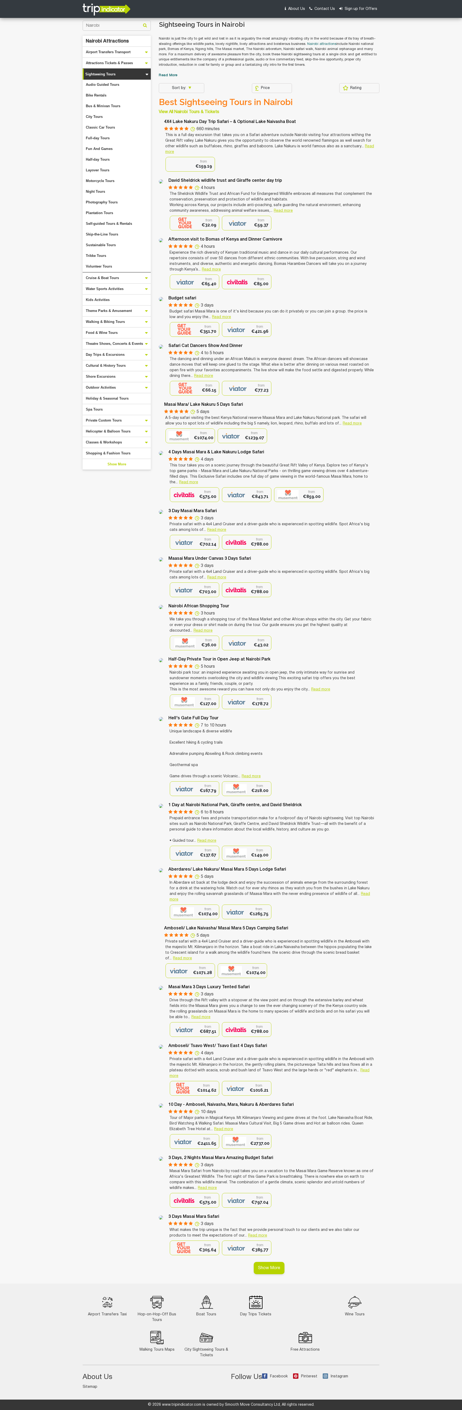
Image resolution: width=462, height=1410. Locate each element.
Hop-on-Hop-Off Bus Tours (157, 1317)
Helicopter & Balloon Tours (108, 431)
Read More (168, 75)
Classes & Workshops (104, 442)
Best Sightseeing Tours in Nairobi (226, 102)
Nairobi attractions (321, 44)
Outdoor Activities (101, 387)
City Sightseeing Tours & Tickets (206, 1352)
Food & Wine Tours (102, 333)
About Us (296, 9)
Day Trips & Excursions (105, 355)
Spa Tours (94, 409)
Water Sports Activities (105, 289)
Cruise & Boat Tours (102, 278)
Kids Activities (98, 300)
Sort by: (179, 88)
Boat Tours (206, 1314)
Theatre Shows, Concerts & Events (114, 344)
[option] (190, 164)
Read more (283, 211)
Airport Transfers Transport (108, 52)
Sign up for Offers (360, 9)
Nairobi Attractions (107, 41)
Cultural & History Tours (106, 366)
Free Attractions (305, 1349)
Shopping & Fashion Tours (108, 453)
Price (265, 88)
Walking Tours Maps (157, 1349)
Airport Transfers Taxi (107, 1314)
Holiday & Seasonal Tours (107, 398)
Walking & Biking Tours (105, 322)
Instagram (339, 1376)
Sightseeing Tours (100, 74)
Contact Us (324, 9)
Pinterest (309, 1376)
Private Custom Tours (104, 420)
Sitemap (90, 1387)
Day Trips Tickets (255, 1314)
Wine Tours (355, 1314)
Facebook (279, 1376)
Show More (116, 464)
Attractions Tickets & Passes (109, 63)
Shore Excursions (101, 376)
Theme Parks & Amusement (109, 311)
